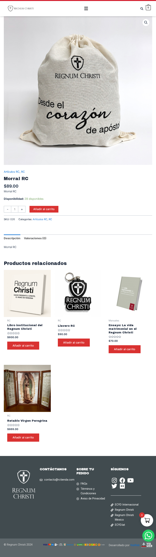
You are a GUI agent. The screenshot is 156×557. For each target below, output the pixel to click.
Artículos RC (12, 171)
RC (23, 171)
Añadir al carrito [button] (23, 345)
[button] (86, 8)
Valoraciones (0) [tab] (35, 238)
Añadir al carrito (44, 209)
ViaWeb (135, 545)
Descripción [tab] (12, 238)
